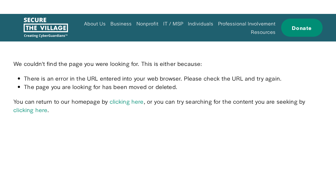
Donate (302, 28)
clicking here (127, 101)
